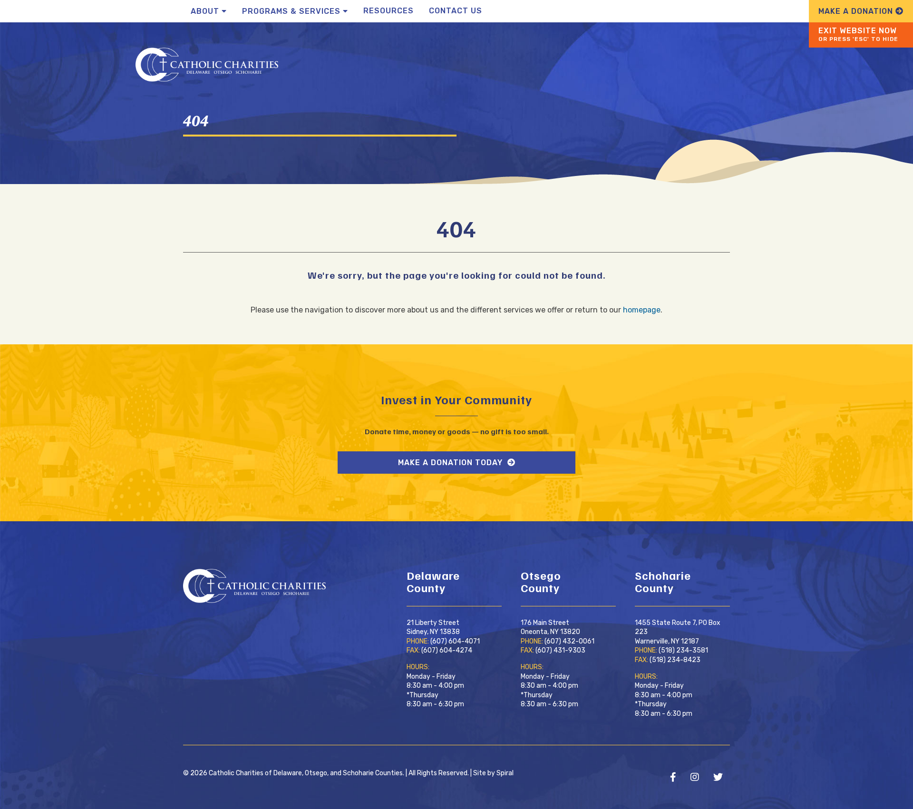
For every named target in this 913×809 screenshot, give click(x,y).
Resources (388, 10)
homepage (641, 309)
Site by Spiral (493, 773)
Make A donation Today (451, 462)
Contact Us (455, 10)
